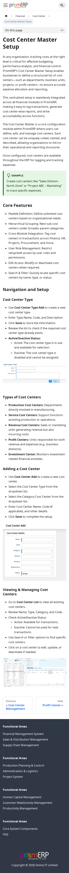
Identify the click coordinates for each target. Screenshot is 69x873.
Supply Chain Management (21, 745)
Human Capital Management (22, 797)
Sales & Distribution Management (25, 739)
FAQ (5, 834)
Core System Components (20, 829)
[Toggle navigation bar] (5, 5)
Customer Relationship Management (27, 803)
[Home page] (6, 16)
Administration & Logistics (20, 771)
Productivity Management (20, 808)
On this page (13, 30)
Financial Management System (23, 734)
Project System (13, 777)
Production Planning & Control (23, 765)
